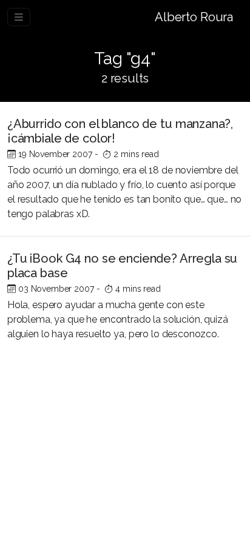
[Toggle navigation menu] (18, 17)
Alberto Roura (194, 17)
